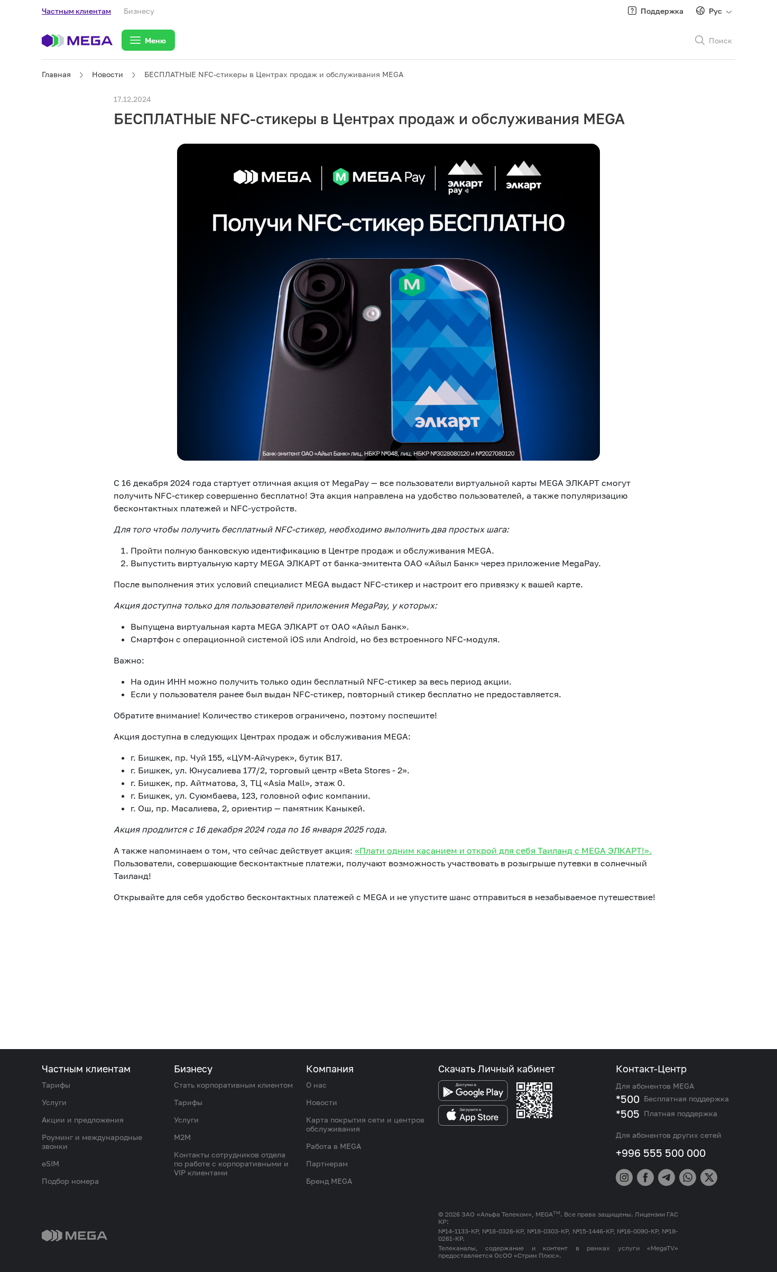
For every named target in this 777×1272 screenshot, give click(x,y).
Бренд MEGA (329, 1180)
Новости (107, 74)
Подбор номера (70, 1180)
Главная (56, 74)
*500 (628, 1098)
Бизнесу (139, 10)
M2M (182, 1137)
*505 (628, 1113)
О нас (316, 1084)
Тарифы (56, 1084)
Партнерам (327, 1163)
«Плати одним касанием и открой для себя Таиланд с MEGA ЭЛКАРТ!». (503, 850)
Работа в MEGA (333, 1146)
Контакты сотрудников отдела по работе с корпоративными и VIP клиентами (231, 1163)
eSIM (50, 1163)
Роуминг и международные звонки (92, 1142)
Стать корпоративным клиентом (233, 1084)
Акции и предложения (83, 1119)
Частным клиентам (76, 10)
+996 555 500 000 (661, 1152)
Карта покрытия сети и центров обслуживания (365, 1124)
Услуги (54, 1102)
